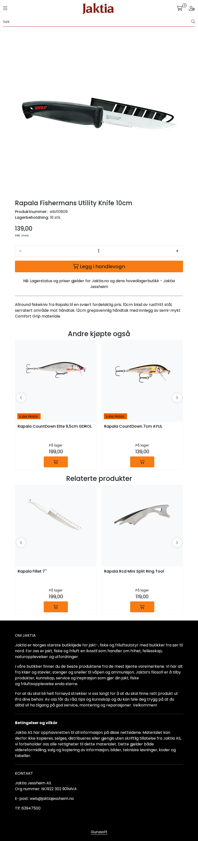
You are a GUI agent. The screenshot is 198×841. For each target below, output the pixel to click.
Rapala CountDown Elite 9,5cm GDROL (55, 426)
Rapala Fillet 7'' (32, 571)
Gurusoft (99, 832)
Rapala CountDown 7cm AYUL (133, 426)
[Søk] (193, 22)
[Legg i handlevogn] (56, 461)
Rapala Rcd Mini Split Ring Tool (134, 571)
